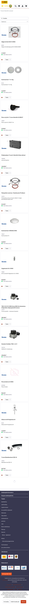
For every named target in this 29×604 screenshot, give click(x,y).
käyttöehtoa (4, 501)
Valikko (6, 6)
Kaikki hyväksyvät (15, 601)
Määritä (23, 601)
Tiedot (6, 59)
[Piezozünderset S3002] (14, 372)
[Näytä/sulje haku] (15, 5)
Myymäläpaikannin (17, 584)
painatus (3, 521)
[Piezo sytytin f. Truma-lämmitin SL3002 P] (14, 107)
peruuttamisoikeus (5, 547)
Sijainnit (3, 532)
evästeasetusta (4, 518)
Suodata (5, 18)
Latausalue (9, 584)
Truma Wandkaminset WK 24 (9, 457)
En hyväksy (6, 601)
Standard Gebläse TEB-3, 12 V (9, 344)
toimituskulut (5, 580)
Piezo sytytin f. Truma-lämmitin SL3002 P (12, 117)
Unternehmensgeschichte (8, 541)
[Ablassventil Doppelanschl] (14, 409)
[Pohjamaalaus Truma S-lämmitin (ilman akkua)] (14, 145)
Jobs (2, 524)
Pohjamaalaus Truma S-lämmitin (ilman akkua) (13, 155)
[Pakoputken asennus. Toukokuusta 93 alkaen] (14, 183)
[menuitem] (5, 5)
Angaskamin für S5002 (7, 268)
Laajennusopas (4, 507)
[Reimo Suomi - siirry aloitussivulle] (4, 2)
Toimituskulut (4, 544)
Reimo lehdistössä (5, 526)
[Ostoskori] (26, 5)
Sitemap (3, 529)
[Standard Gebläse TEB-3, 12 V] (14, 334)
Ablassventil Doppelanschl (8, 419)
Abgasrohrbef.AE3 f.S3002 (8, 41)
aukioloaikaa (4, 504)
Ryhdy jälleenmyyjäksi (10, 587)
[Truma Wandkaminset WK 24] (14, 447)
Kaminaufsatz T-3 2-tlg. (7, 79)
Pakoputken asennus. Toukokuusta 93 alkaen (13, 193)
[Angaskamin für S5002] (14, 258)
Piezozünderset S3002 (7, 381)
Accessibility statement (6, 510)
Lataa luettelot (19, 587)
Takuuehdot (4, 515)
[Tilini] (22, 5)
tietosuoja (3, 512)
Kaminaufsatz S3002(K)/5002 (9, 230)
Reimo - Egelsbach (6, 535)
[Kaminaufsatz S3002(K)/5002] (14, 221)
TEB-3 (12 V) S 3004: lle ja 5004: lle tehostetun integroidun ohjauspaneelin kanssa (13, 306)
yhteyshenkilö (10, 589)
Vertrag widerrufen (6, 574)
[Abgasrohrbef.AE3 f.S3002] (14, 32)
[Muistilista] (18, 5)
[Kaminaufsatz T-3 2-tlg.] (14, 70)
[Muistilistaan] (2, 60)
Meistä (2, 538)
